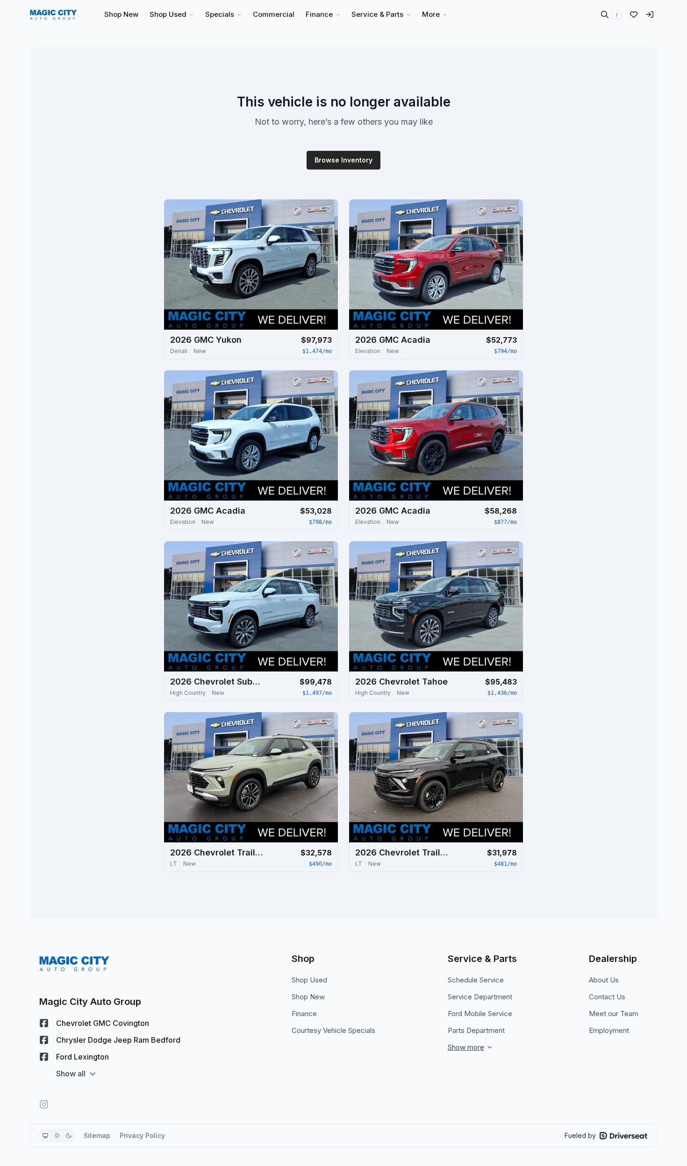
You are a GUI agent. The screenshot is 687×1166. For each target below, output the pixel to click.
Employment (609, 1030)
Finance (304, 1013)
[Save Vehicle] (328, 208)
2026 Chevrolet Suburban (217, 681)
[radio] (45, 1135)
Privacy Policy (142, 1135)
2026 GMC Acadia (392, 340)
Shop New (308, 996)
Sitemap (97, 1135)
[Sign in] (649, 14)
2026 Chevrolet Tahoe (401, 681)
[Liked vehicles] (633, 14)
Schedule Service (476, 979)
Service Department (480, 996)
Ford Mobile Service (480, 1013)
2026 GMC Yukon (206, 340)
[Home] (53, 14)
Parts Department (476, 1030)
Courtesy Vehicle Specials (333, 1030)
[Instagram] (44, 1104)
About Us (604, 979)
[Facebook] (44, 1023)
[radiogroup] (57, 1135)
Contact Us (607, 996)
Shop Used (309, 979)
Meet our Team (613, 1013)
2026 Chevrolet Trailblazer (217, 852)
